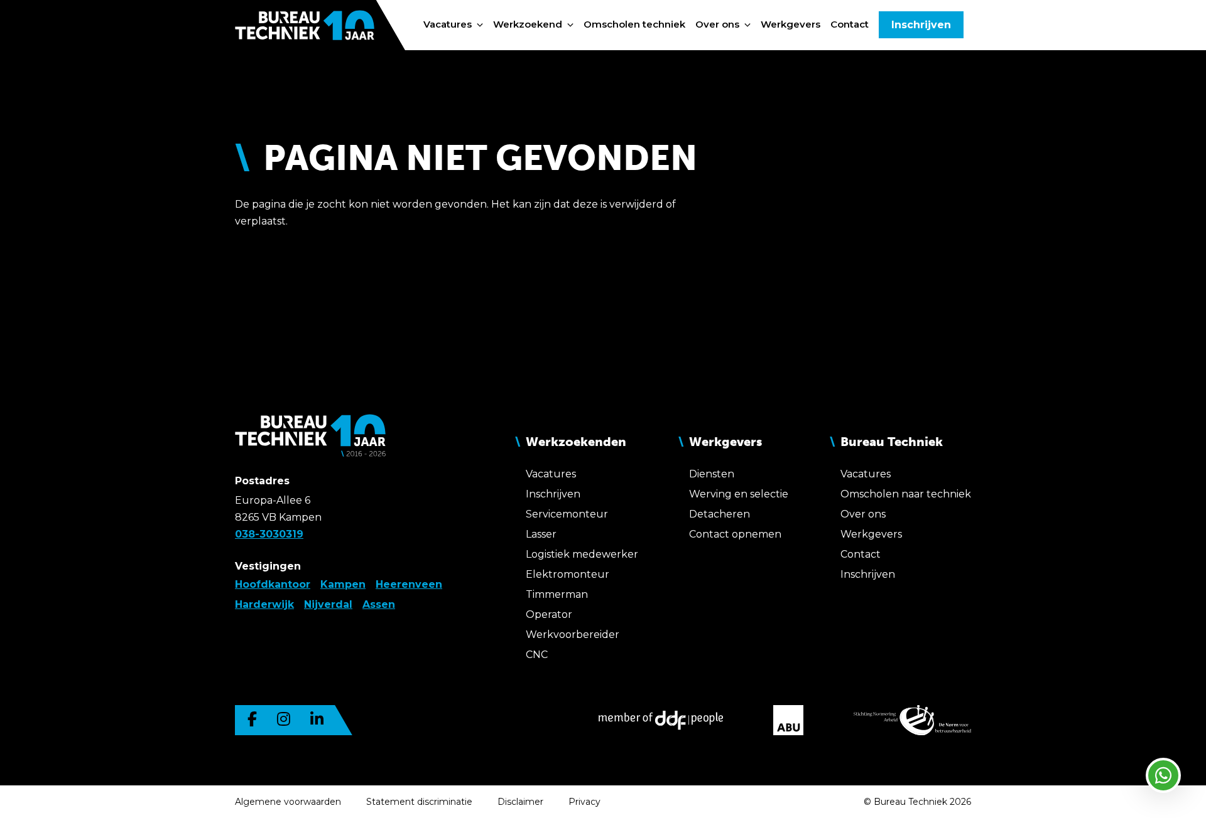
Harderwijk (264, 604)
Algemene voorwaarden (288, 801)
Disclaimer (520, 801)
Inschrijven (921, 25)
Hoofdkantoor (272, 584)
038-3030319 (269, 534)
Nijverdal (328, 604)
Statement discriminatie (419, 801)
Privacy (584, 801)
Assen (378, 604)
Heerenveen (409, 584)
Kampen (343, 584)
